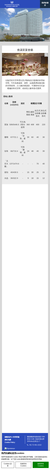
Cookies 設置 (8, 465)
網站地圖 (8, 440)
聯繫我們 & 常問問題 (12, 437)
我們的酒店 (45, 4)
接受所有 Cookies (40, 465)
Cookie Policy (10, 442)
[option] (25, 25)
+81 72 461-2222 (35, 445)
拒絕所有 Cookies (23, 465)
